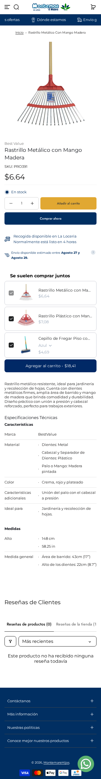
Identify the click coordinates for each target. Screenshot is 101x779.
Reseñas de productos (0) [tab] (29, 624)
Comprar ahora (50, 218)
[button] (16, 7)
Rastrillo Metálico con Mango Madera (65, 290)
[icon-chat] (85, 763)
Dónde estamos (47, 20)
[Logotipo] (50, 7)
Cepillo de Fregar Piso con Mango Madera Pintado (65, 338)
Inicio (19, 32)
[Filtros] (10, 641)
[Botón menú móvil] (7, 7)
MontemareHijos (56, 762)
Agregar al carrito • (51, 365)
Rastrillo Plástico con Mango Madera (65, 315)
